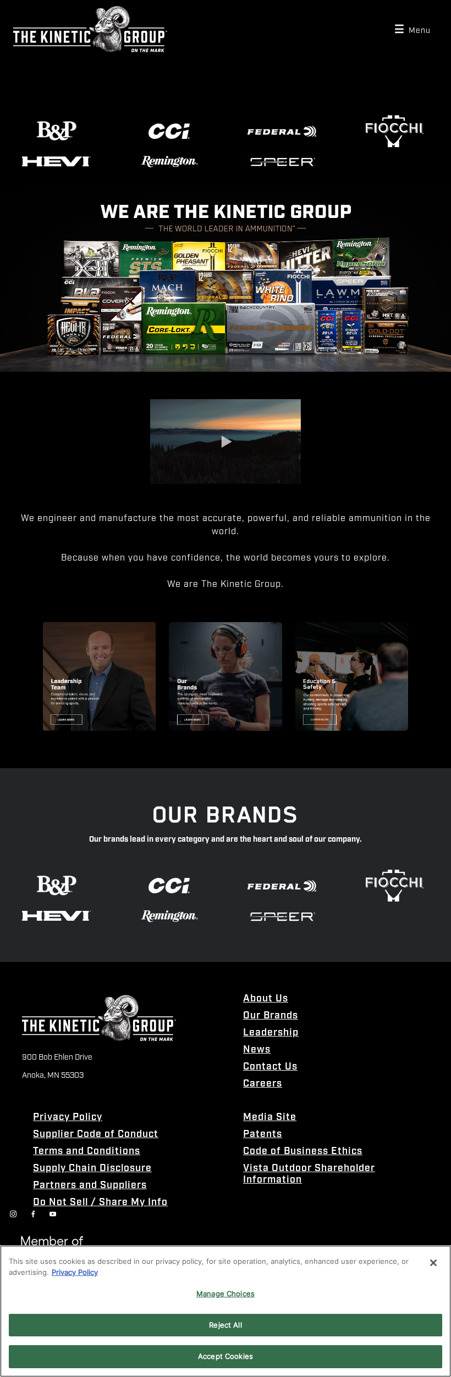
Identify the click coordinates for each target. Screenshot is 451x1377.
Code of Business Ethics (302, 1151)
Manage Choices (225, 1293)
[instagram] (13, 1214)
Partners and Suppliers (90, 1185)
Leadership (271, 1033)
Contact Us (270, 1067)
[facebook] (33, 1214)
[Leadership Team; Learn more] (99, 676)
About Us (265, 999)
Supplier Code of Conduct (95, 1134)
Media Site (269, 1117)
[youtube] (52, 1214)
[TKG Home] (90, 29)
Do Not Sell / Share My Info (100, 1202)
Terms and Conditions (86, 1151)
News (257, 1050)
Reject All (225, 1324)
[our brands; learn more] (225, 676)
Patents (262, 1134)
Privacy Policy (67, 1117)
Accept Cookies (225, 1356)
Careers (262, 1084)
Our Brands (270, 1016)
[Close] (433, 1263)
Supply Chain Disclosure (92, 1168)
